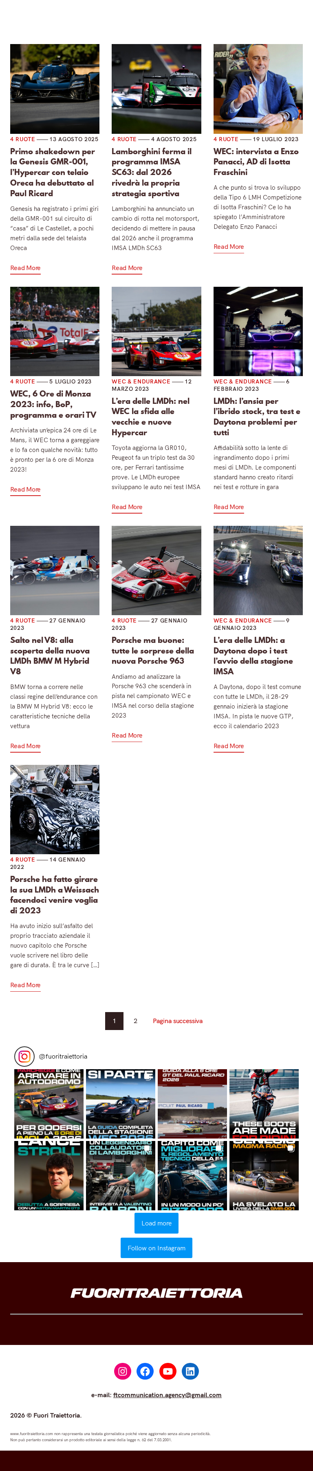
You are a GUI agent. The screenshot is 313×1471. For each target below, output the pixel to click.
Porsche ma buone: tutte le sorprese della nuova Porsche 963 (153, 651)
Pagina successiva (178, 1021)
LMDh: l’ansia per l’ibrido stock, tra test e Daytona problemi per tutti (257, 417)
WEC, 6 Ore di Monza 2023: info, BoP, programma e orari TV (53, 404)
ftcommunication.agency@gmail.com (167, 1395)
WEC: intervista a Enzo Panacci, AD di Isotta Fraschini (256, 162)
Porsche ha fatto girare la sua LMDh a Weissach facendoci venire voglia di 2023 (54, 895)
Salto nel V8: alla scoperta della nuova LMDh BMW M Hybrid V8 (50, 656)
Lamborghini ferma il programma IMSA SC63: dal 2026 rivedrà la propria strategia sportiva (152, 172)
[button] (49, 1104)
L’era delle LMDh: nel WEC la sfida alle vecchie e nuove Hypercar (151, 417)
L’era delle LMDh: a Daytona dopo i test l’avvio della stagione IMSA (253, 656)
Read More (25, 268)
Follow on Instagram (156, 1248)
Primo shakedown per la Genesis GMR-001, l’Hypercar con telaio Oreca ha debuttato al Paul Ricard (52, 172)
